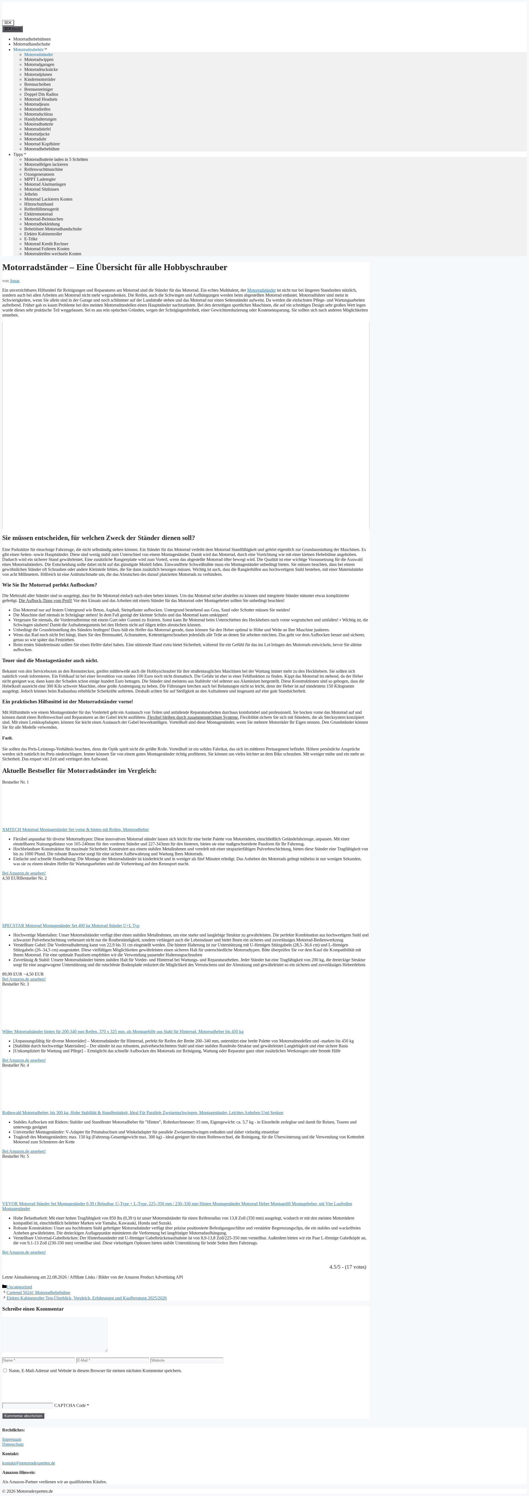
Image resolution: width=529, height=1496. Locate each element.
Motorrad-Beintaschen (43, 219)
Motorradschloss (38, 114)
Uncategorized (19, 1287)
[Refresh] (43, 1383)
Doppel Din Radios (41, 94)
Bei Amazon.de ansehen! (24, 873)
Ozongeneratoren (39, 174)
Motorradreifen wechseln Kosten (52, 253)
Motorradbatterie (38, 124)
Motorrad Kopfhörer (42, 144)
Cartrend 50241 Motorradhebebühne (38, 1292)
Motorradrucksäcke (41, 69)
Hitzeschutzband (38, 204)
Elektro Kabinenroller (43, 233)
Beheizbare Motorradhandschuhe (53, 229)
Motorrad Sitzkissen (41, 189)
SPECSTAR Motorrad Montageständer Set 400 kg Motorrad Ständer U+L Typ (70, 925)
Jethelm (30, 194)
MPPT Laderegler (40, 179)
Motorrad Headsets (40, 99)
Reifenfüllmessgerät (41, 209)
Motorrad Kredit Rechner (46, 243)
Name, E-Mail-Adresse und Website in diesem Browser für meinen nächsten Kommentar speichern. (95, 1370)
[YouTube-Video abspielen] (185, 425)
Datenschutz (13, 1444)
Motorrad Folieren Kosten (46, 248)
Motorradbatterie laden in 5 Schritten (56, 159)
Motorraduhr (35, 139)
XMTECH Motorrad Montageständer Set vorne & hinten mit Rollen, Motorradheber (75, 829)
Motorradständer (38, 54)
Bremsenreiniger (38, 89)
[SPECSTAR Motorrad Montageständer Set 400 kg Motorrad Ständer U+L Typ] (43, 920)
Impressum (11, 1439)
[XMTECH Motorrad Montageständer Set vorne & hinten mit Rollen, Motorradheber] (43, 824)
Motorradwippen (38, 59)
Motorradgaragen (39, 64)
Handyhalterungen (40, 119)
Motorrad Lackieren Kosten (48, 199)
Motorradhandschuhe (31, 44)
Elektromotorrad (38, 214)
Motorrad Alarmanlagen (45, 184)
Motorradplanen (38, 74)
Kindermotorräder (39, 79)
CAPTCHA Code (70, 1405)
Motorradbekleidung (42, 224)
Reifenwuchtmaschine (43, 169)
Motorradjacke (37, 134)
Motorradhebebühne (42, 149)
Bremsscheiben (37, 84)
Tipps (18, 154)
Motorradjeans (36, 104)
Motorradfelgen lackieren (46, 164)
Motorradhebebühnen (32, 39)
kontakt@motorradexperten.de (28, 1463)
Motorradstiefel (37, 129)
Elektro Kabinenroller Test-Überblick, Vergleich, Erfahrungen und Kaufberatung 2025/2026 (87, 1298)
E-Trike (30, 238)
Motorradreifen (37, 109)
